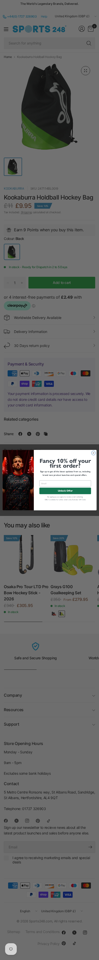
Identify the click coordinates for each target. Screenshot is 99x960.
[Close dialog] (93, 453)
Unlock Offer (65, 490)
